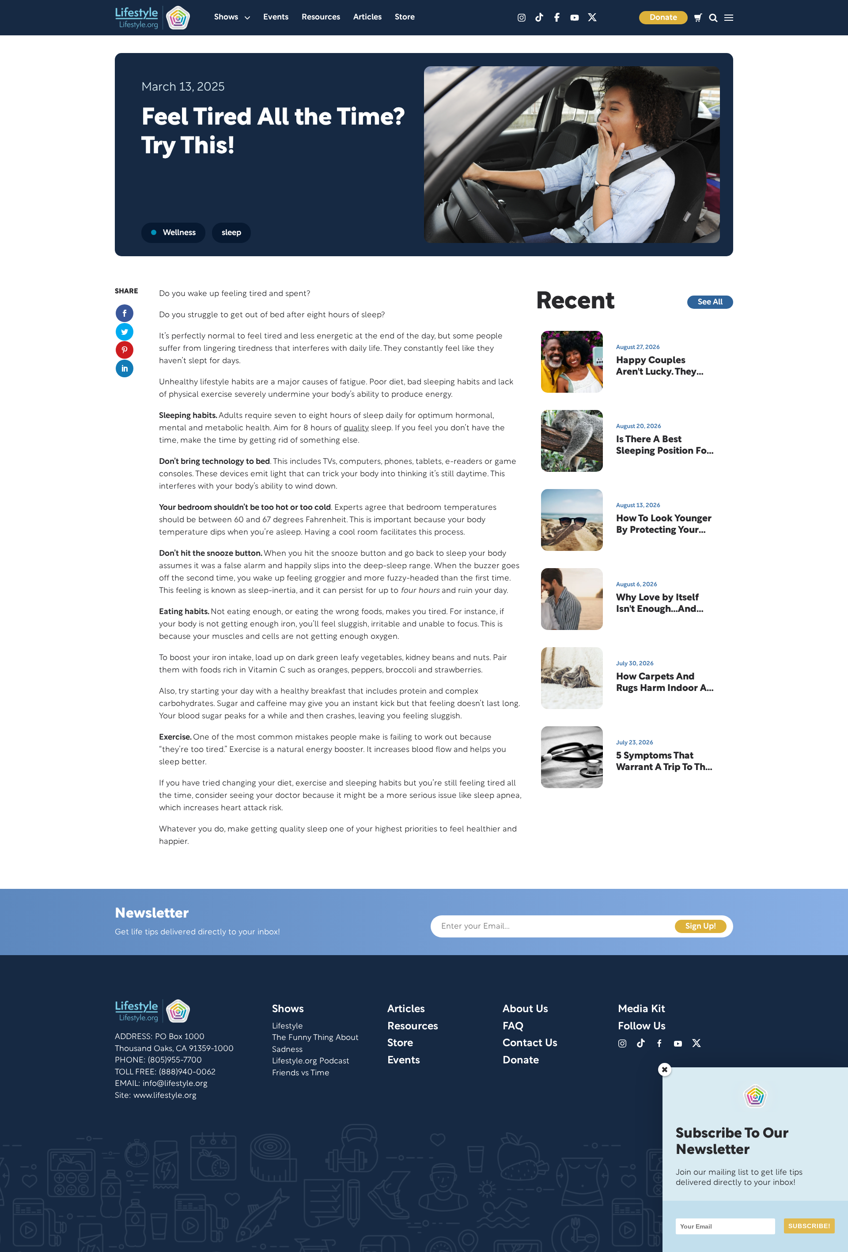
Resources (321, 17)
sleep (231, 233)
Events (275, 17)
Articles (367, 17)
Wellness (179, 233)
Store (405, 17)
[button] (713, 18)
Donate (663, 18)
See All (710, 302)
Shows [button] (226, 17)
